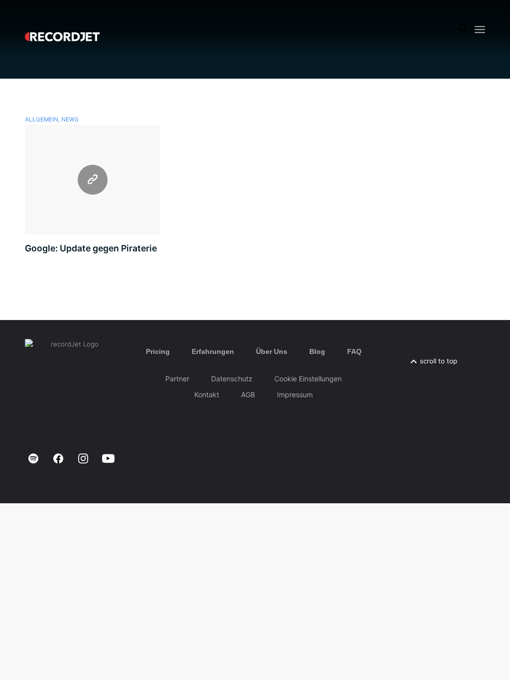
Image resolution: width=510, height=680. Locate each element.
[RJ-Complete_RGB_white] (62, 29)
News (69, 119)
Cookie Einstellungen (308, 378)
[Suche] (463, 29)
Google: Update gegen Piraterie (91, 248)
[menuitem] (463, 29)
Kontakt (206, 394)
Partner (177, 378)
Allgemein (41, 119)
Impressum (295, 394)
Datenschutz (232, 378)
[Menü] (480, 29)
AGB (248, 394)
